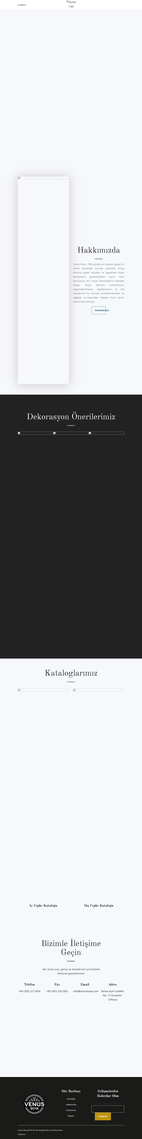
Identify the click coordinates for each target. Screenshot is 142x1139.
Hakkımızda (71, 1104)
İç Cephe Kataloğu (43, 906)
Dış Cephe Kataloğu (98, 906)
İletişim (71, 1116)
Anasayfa (71, 1099)
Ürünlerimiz (71, 1110)
